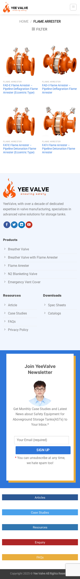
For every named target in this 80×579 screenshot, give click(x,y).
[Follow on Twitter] (14, 224)
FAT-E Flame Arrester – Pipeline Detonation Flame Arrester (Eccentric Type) (19, 148)
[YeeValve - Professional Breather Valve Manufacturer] (23, 7)
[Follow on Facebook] (6, 224)
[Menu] (73, 7)
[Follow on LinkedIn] (21, 224)
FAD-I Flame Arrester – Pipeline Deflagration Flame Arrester (59, 89)
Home (24, 21)
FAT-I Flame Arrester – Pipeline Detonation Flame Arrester (58, 148)
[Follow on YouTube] (29, 224)
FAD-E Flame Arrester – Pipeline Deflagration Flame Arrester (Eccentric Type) (20, 89)
